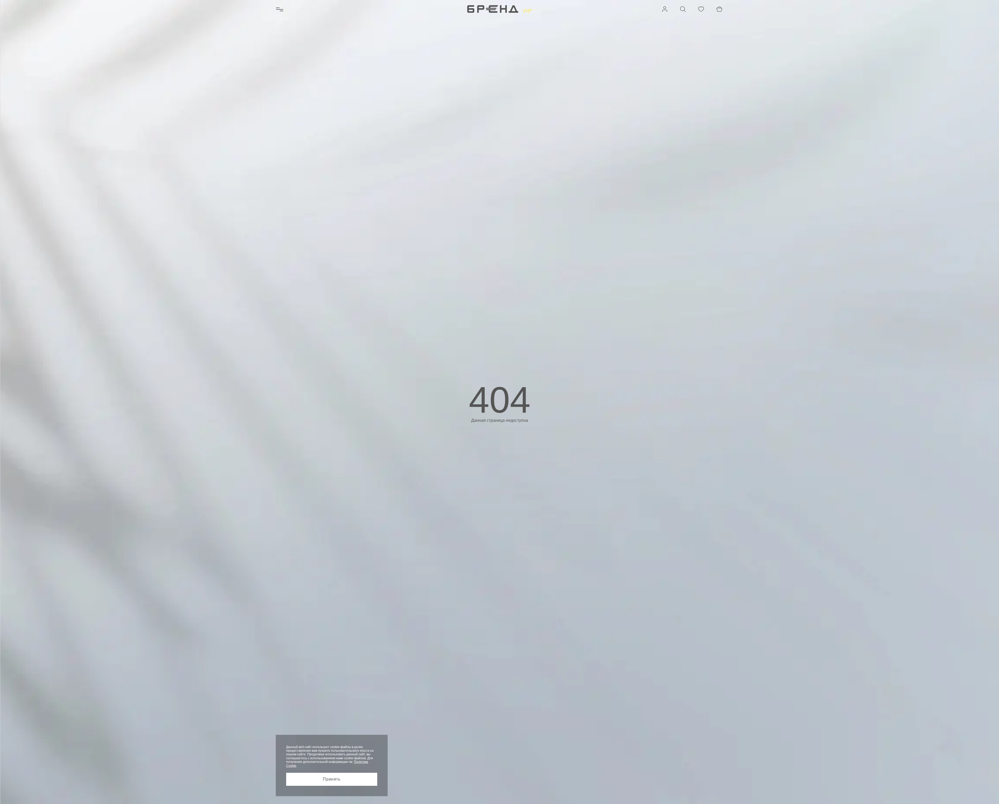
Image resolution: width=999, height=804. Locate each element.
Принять (331, 779)
